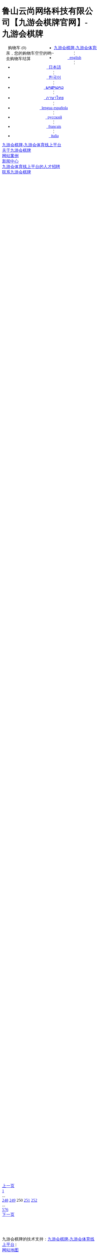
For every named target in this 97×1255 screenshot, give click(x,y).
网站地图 (10, 1250)
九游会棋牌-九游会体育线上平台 (31, 145)
